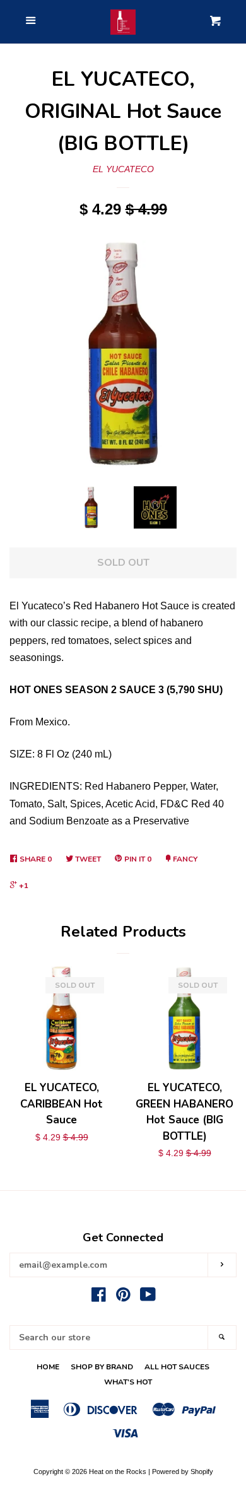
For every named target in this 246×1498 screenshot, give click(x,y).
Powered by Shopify (182, 1471)
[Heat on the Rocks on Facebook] (99, 1297)
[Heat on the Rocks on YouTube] (148, 1297)
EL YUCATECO (123, 169)
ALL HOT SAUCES (176, 1367)
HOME (48, 1367)
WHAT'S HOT (128, 1382)
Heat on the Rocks (117, 1471)
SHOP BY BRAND (102, 1367)
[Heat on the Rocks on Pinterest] (123, 1297)
